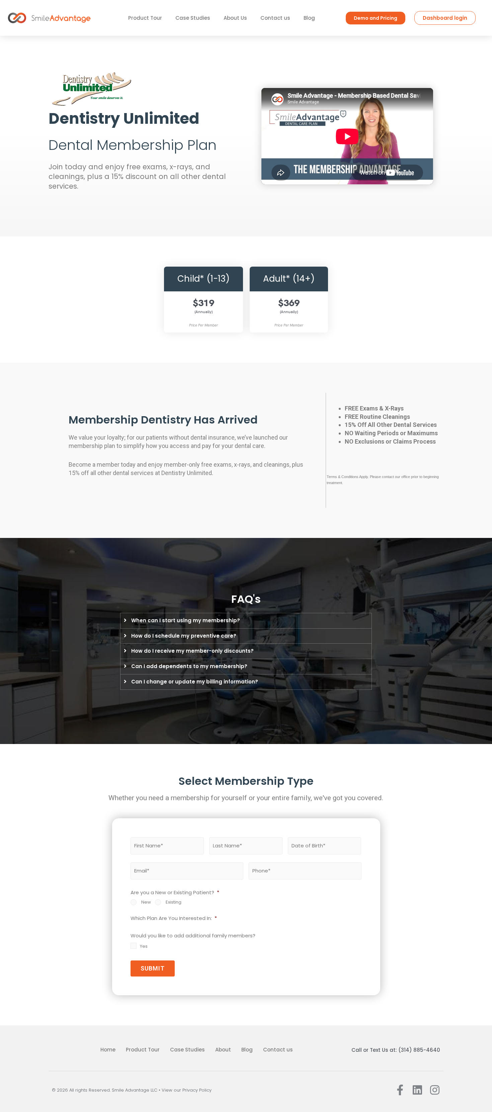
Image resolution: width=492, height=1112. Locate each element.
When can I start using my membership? (185, 620)
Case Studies (192, 17)
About (223, 1049)
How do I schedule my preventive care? (183, 635)
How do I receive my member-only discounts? (192, 650)
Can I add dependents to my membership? (189, 666)
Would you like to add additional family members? (193, 935)
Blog (309, 17)
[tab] (246, 620)
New (146, 902)
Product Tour (145, 17)
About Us (235, 17)
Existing (173, 902)
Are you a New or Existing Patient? (175, 892)
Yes (144, 946)
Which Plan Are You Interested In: (174, 918)
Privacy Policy (197, 1090)
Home (107, 1049)
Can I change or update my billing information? (194, 681)
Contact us (275, 17)
